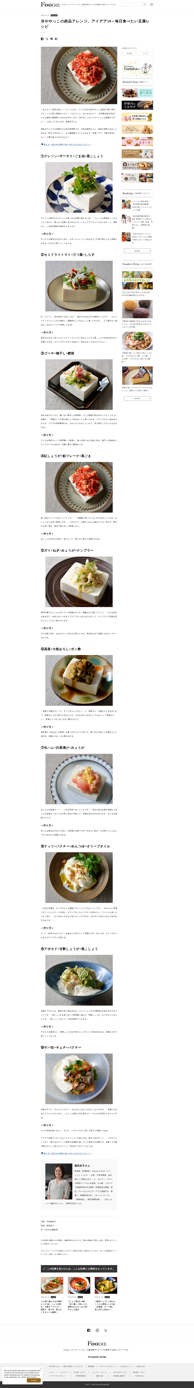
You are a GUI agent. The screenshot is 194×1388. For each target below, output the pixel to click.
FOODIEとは (54, 1366)
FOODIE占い (140, 1376)
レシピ (145, 53)
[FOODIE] (56, 39)
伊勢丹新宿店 (81, 1376)
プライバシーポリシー (107, 1366)
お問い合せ (141, 1366)
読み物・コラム (139, 1372)
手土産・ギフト (79, 1372)
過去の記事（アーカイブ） (73, 1366)
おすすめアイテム (120, 1372)
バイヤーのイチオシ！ (57, 1376)
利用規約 (91, 1366)
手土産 (129, 53)
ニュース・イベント (99, 1372)
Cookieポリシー (126, 1366)
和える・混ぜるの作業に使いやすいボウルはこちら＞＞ (68, 144)
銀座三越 (99, 1376)
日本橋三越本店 (119, 1376)
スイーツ (64, 1372)
